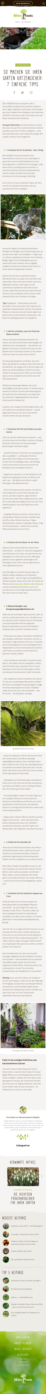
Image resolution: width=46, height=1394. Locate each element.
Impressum (23, 1362)
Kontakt (23, 1359)
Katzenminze (18, 584)
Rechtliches (23, 1354)
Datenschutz (23, 1365)
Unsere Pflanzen (23, 1343)
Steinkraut (39, 584)
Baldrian (27, 584)
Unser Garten (23, 1337)
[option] (23, 1189)
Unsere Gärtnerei (23, 1349)
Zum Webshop (23, 3)
